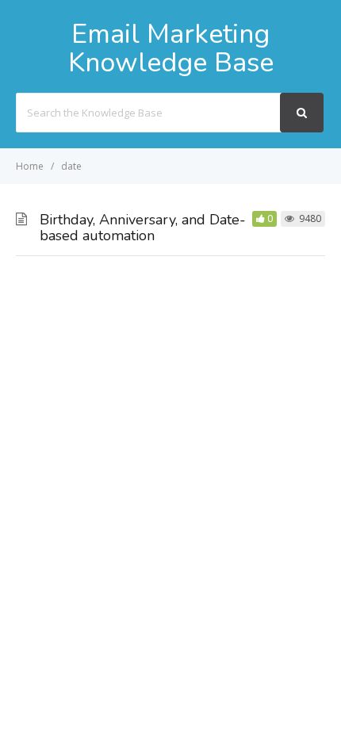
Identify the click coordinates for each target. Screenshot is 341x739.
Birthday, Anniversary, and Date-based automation (143, 227)
